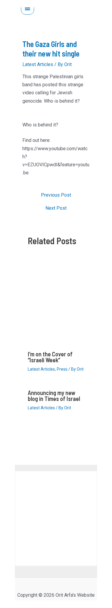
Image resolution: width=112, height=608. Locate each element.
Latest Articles (37, 64)
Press (62, 369)
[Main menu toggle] (27, 8)
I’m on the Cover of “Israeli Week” (50, 356)
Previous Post (56, 195)
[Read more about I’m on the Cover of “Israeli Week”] (56, 303)
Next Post (56, 208)
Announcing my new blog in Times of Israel (54, 395)
